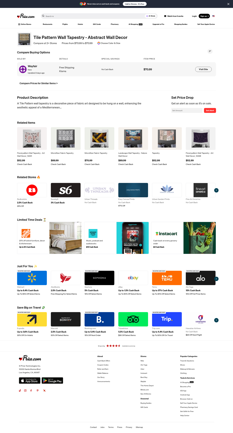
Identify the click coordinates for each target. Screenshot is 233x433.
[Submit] (43, 17)
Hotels (80, 24)
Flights (65, 24)
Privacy (129, 427)
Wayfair (143, 381)
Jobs (102, 427)
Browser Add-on (186, 399)
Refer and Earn (102, 369)
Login (194, 16)
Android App (185, 394)
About (100, 356)
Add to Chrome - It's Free (134, 4)
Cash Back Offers (103, 360)
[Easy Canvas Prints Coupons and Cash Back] (133, 195)
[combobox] (99, 16)
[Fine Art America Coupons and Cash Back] (201, 195)
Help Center (184, 415)
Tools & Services (187, 378)
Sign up (203, 16)
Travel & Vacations (187, 360)
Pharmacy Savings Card (189, 407)
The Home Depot (147, 385)
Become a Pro (185, 386)
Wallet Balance (102, 373)
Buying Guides (146, 403)
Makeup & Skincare (187, 369)
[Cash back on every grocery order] (183, 238)
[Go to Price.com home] (26, 16)
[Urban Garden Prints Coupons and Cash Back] (167, 195)
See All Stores (146, 393)
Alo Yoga (144, 365)
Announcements (103, 381)
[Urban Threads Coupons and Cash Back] (99, 195)
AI (152, 16)
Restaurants (47, 24)
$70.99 (148, 69)
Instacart (144, 373)
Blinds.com (145, 389)
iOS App (183, 390)
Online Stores (26, 24)
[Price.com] (30, 363)
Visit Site (203, 69)
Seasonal (145, 398)
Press (119, 427)
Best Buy (144, 377)
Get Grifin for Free (187, 411)
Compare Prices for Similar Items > (39, 83)
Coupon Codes (102, 365)
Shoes (182, 365)
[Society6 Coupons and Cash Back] (66, 195)
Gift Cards (97, 24)
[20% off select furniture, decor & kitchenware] (49, 238)
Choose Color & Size (110, 43)
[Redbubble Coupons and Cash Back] (32, 195)
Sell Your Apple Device (206, 24)
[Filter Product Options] (210, 51)
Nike (142, 360)
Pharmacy (115, 24)
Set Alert (210, 110)
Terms (111, 427)
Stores (143, 356)
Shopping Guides (180, 24)
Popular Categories (188, 356)
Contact (93, 427)
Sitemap (139, 427)
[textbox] (213, 16)
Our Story (100, 377)
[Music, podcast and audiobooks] (116, 238)
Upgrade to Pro (158, 24)
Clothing (183, 373)
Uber (142, 369)
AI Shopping (133, 24)
